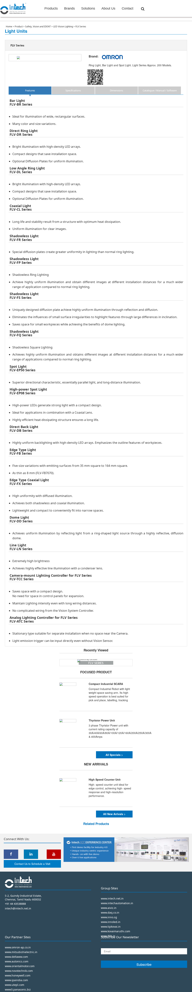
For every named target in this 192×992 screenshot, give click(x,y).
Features (30, 90)
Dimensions (116, 90)
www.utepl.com (14, 985)
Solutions (88, 8)
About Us (108, 8)
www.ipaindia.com (16, 980)
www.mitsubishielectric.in (21, 952)
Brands (69, 8)
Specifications (73, 90)
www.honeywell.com (17, 975)
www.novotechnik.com (19, 971)
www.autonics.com (16, 961)
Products (51, 8)
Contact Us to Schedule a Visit (32, 864)
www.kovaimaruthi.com (115, 931)
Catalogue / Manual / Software (160, 90)
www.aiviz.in (108, 908)
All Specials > (114, 755)
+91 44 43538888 (15, 903)
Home (9, 26)
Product (19, 26)
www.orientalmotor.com (19, 966)
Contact (127, 8)
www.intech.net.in (112, 898)
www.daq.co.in (110, 912)
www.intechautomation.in (117, 903)
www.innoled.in (110, 922)
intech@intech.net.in (18, 908)
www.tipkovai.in (111, 926)
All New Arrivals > (114, 814)
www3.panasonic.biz (18, 989)
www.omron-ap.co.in (18, 947)
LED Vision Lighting (63, 26)
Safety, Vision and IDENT (38, 26)
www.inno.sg (109, 917)
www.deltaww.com (16, 956)
